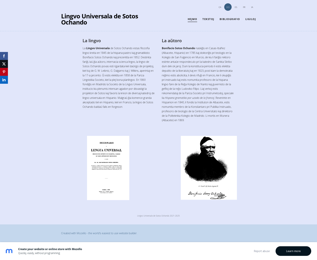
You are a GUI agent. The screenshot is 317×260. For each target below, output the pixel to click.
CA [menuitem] (220, 7)
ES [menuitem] (236, 7)
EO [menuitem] (228, 7)
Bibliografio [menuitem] (230, 19)
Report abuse (262, 251)
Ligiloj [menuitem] (250, 19)
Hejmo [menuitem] (192, 19)
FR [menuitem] (244, 7)
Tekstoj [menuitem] (208, 19)
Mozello (81, 233)
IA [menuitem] (252, 7)
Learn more (293, 251)
